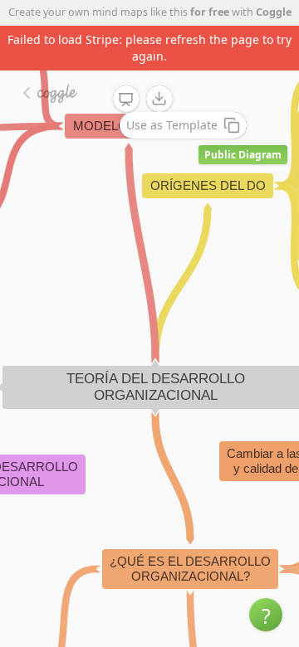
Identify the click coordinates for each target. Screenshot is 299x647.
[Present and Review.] (126, 99)
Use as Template (172, 125)
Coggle (274, 12)
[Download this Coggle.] (159, 98)
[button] (265, 614)
